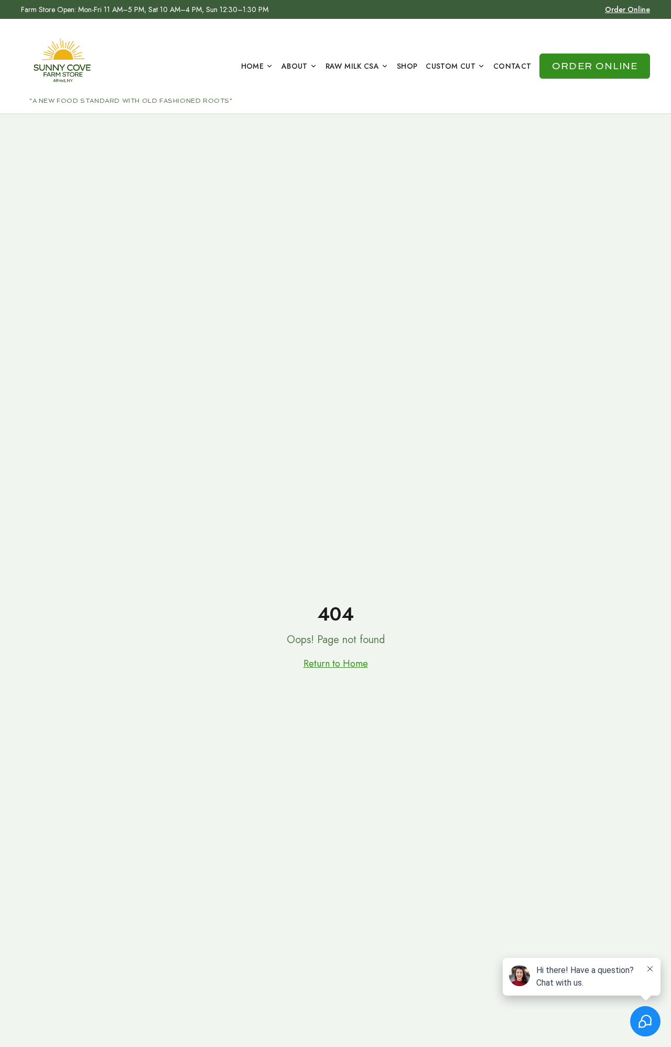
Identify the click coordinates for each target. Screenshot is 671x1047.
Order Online (627, 9)
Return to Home (336, 663)
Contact (512, 66)
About (295, 66)
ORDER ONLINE (594, 65)
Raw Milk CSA (352, 66)
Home (252, 66)
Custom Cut (450, 66)
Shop (407, 66)
